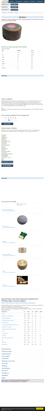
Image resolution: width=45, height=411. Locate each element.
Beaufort (3, 313)
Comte (3, 331)
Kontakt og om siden (7, 351)
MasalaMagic (5, 375)
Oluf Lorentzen (4, 148)
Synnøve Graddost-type (6, 318)
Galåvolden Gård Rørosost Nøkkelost (9, 329)
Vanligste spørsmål (6, 353)
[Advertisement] (22, 85)
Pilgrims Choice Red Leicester (7, 316)
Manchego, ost (4, 344)
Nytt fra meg (5, 363)
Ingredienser (26, 1)
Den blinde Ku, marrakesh (7, 326)
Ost (2, 340)
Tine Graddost (4, 333)
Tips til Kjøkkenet (6, 368)
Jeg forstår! (39, 408)
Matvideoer (4, 365)
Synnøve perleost (5, 322)
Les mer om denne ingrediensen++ (9, 210)
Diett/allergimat (18, 1)
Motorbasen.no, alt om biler (8, 361)
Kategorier (33, 1)
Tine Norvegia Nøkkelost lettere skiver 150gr (10, 324)
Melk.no (4, 377)
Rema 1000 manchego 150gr (7, 337)
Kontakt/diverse (40, 1)
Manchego (4, 335)
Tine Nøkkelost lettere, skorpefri (8, 320)
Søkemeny (11, 1)
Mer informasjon (8, 409)
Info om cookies (5, 356)
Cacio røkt (4, 342)
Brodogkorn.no (5, 373)
